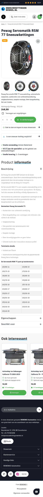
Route (8, 441)
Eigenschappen (8, 318)
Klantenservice (9, 455)
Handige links (8, 460)
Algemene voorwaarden (21, 493)
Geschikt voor (8, 324)
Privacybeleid (21, 489)
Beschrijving (7, 169)
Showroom (7, 449)
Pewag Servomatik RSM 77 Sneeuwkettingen (21, 24)
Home (3, 24)
